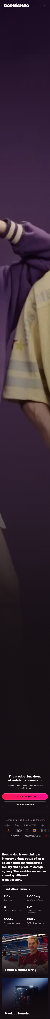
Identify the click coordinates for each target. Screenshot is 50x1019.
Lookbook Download (25, 804)
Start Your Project (23, 796)
